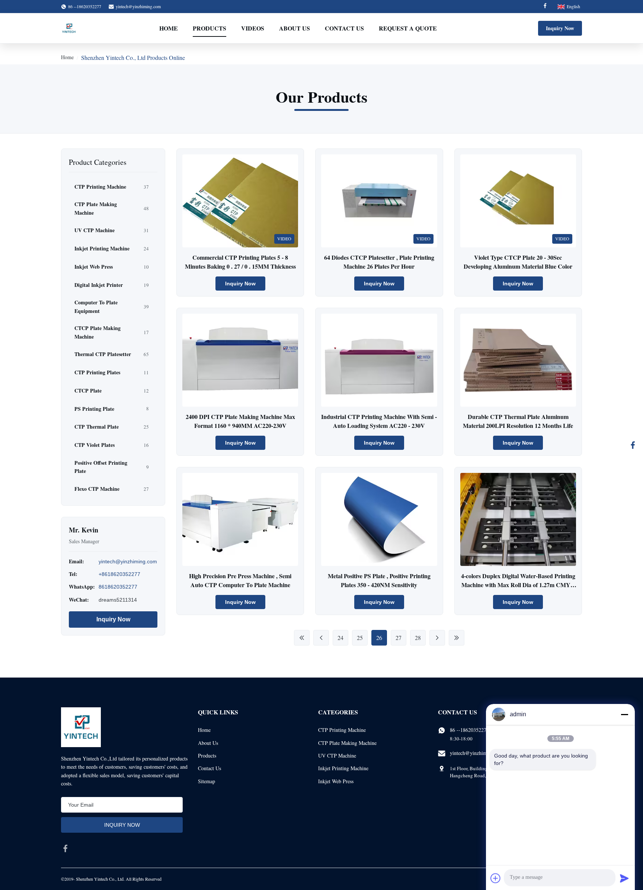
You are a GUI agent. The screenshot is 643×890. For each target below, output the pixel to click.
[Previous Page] (321, 638)
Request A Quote (408, 28)
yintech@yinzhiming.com (138, 6)
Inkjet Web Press (336, 781)
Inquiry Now (560, 28)
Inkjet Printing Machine (343, 768)
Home (168, 28)
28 (418, 637)
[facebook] (65, 848)
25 (360, 637)
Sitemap (206, 781)
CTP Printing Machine (342, 729)
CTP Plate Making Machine (347, 742)
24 (340, 637)
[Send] (624, 878)
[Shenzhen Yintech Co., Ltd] (69, 28)
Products (209, 28)
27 (399, 637)
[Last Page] (456, 638)
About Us (294, 28)
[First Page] (302, 638)
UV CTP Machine (337, 755)
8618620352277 (118, 587)
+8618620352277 (119, 574)
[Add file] (495, 878)
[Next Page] (437, 638)
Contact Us (344, 28)
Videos (252, 28)
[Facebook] (545, 6)
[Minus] (624, 714)
